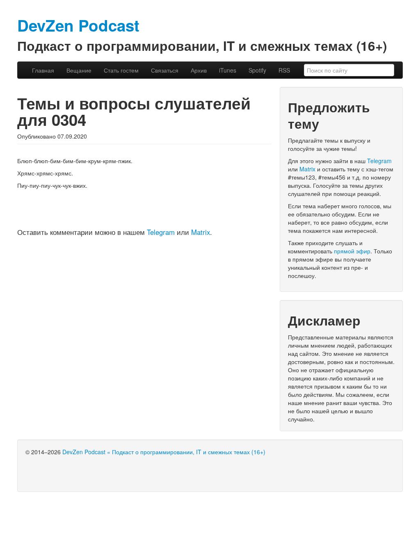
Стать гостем (121, 70)
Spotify (257, 70)
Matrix (200, 232)
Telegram (161, 232)
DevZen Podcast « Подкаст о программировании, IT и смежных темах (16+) (163, 452)
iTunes (227, 70)
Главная (43, 70)
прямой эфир (352, 251)
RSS (284, 70)
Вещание (78, 70)
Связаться (164, 70)
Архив (199, 70)
